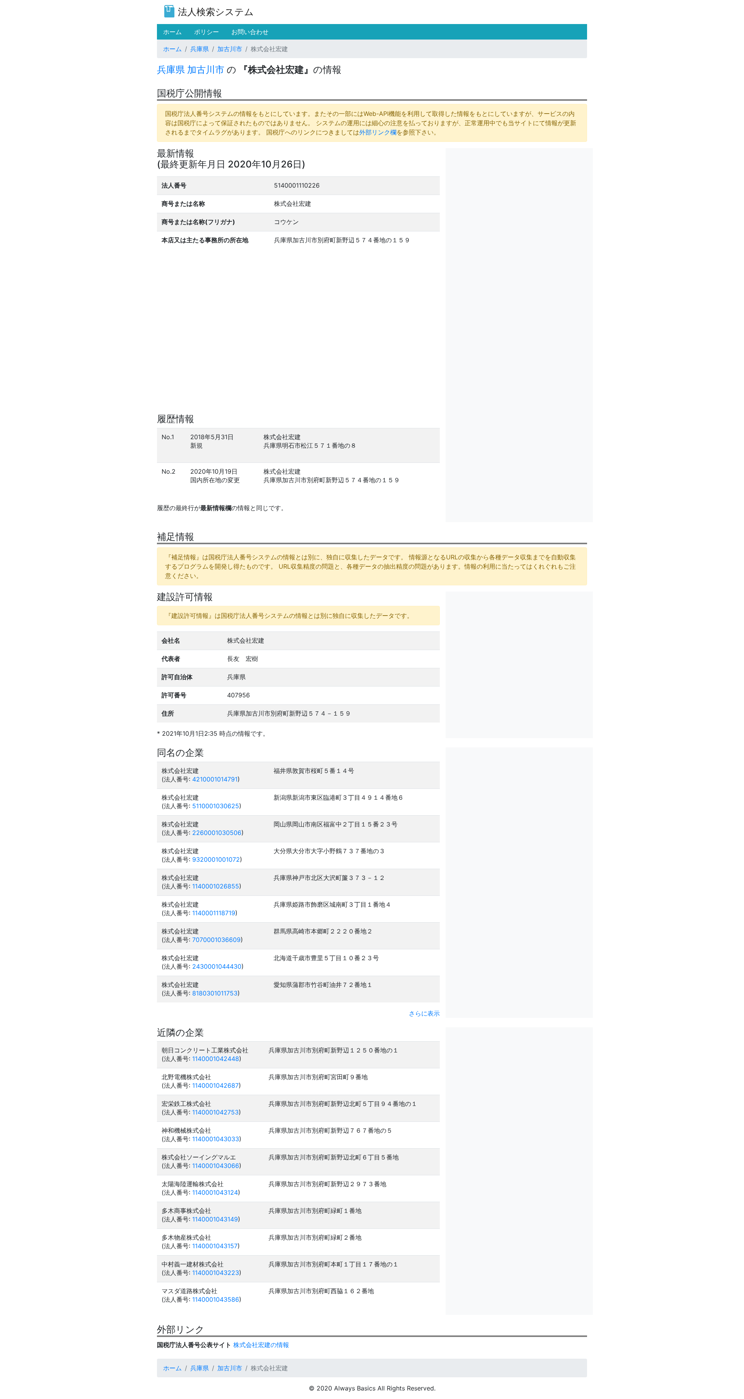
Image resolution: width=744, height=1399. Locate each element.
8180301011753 (215, 993)
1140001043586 (215, 1299)
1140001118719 (213, 913)
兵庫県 (199, 49)
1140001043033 (215, 1139)
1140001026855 (215, 886)
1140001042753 (215, 1112)
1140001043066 (215, 1166)
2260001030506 (216, 833)
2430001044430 (216, 966)
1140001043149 (215, 1219)
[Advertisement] (519, 202)
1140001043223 (215, 1273)
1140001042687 (215, 1085)
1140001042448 (215, 1059)
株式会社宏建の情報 (261, 1345)
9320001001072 (216, 859)
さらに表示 (424, 1013)
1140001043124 (215, 1192)
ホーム (172, 49)
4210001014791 (215, 779)
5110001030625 (215, 806)
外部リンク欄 (377, 132)
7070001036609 (216, 940)
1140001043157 (215, 1246)
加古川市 (229, 49)
